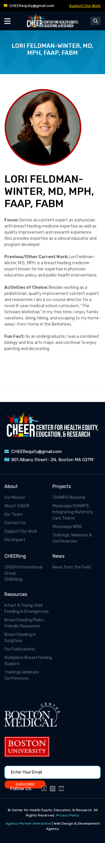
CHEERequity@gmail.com (31, 6)
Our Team (13, 514)
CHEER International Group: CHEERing (23, 573)
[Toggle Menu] (7, 20)
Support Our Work (85, 6)
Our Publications (19, 649)
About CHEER (16, 505)
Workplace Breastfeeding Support (28, 660)
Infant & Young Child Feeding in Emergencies (26, 608)
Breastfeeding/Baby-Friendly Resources (25, 623)
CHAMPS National (68, 497)
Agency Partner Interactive (28, 823)
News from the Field (71, 567)
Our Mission (14, 497)
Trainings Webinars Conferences (21, 675)
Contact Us (15, 522)
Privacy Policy (67, 815)
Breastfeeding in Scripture (20, 637)
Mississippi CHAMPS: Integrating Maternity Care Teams (72, 512)
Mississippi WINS (67, 526)
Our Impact (14, 539)
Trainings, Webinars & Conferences (72, 538)
